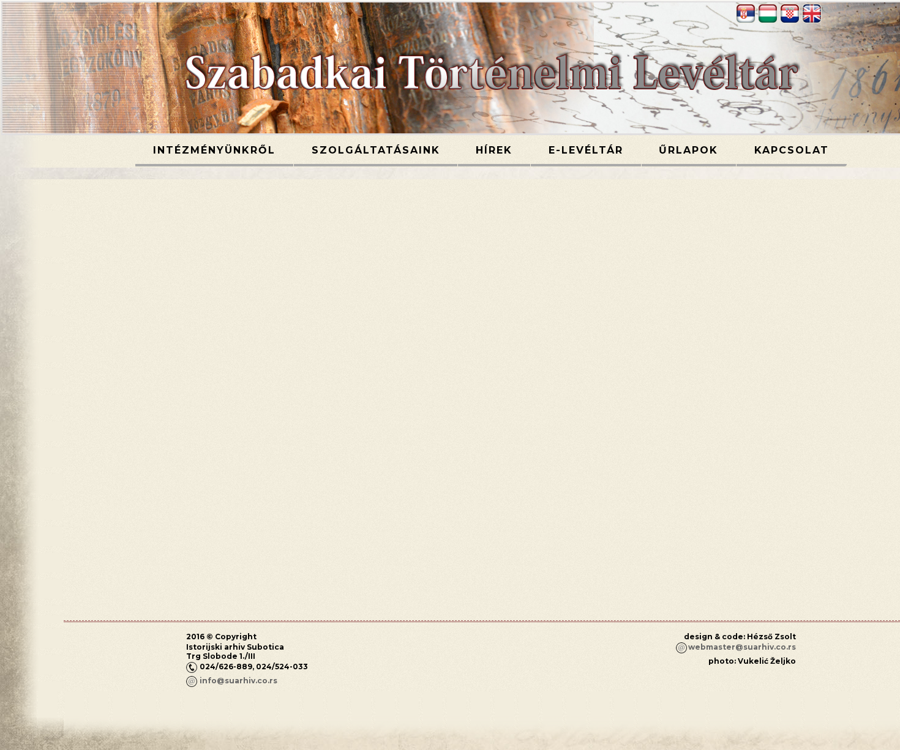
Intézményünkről (214, 150)
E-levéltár (586, 150)
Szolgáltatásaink (376, 150)
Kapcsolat (791, 150)
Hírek (494, 150)
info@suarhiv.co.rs (238, 680)
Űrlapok (688, 150)
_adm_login (772, 681)
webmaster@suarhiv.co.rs (742, 647)
